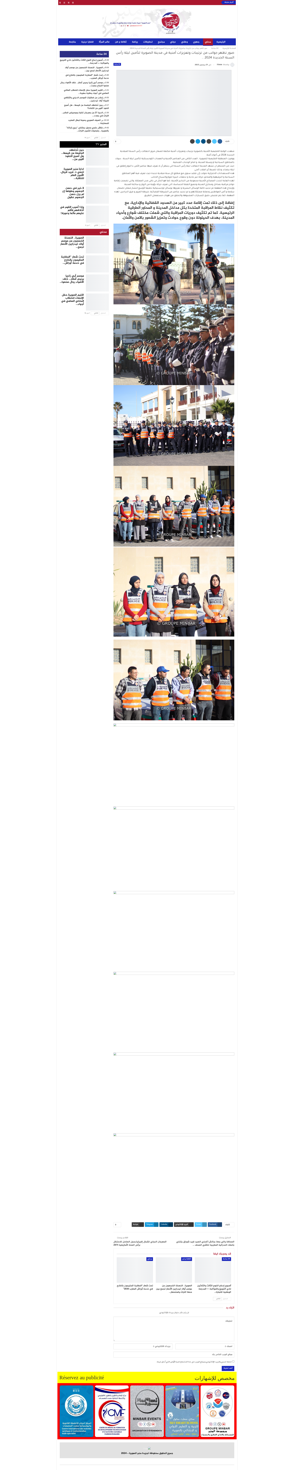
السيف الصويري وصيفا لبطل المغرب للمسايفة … (88, 121)
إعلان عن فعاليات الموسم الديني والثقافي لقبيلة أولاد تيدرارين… (86, 99)
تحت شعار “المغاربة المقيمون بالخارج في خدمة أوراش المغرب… (87, 76)
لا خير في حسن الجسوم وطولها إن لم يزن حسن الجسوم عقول (73, 193)
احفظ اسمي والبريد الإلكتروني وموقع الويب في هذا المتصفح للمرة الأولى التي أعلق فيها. (194, 1362)
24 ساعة (117, 64)
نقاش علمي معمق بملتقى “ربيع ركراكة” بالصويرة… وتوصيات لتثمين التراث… (87, 129)
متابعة (72, 42)
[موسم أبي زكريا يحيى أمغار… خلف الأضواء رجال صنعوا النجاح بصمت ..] (97, 282)
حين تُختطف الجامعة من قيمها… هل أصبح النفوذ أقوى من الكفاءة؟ (86, 106)
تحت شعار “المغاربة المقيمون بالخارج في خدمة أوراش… (72, 260)
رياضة (135, 42)
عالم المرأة (104, 42)
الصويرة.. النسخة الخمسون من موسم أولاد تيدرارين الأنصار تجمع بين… (87, 69)
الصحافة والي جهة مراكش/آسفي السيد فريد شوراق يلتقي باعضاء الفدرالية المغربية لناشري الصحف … (205, 1243)
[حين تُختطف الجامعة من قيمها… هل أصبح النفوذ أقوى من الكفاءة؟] (97, 156)
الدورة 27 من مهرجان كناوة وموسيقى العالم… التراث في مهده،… (85, 114)
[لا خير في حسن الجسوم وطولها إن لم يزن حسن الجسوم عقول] (97, 194)
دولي (173, 42)
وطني (184, 42)
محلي (208, 42)
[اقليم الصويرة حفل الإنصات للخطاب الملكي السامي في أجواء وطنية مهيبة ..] (97, 301)
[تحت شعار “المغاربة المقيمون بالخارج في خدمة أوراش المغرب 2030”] (135, 1270)
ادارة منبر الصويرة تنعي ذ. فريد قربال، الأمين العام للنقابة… (72, 174)
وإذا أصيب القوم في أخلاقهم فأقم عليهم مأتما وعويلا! (72, 210)
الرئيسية (220, 42)
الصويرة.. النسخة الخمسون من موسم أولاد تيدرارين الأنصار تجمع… (72, 242)
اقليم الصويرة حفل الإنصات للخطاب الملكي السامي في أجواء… (72, 300)
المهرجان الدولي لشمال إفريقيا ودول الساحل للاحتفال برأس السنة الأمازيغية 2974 (139, 1243)
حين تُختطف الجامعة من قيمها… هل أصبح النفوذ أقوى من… (72, 155)
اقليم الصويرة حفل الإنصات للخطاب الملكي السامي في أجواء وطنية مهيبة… (86, 91)
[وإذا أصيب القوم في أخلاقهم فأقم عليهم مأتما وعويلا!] (97, 213)
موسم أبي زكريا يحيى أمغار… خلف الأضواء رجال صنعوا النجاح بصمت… (84, 84)
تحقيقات (148, 42)
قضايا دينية (87, 42)
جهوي (196, 42)
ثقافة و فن (120, 42)
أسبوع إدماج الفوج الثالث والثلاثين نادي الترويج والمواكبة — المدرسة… (84, 61)
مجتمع (161, 42)
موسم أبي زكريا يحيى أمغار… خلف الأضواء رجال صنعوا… (72, 279)
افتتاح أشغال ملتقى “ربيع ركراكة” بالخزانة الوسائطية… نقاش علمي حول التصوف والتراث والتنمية (173, 2)
